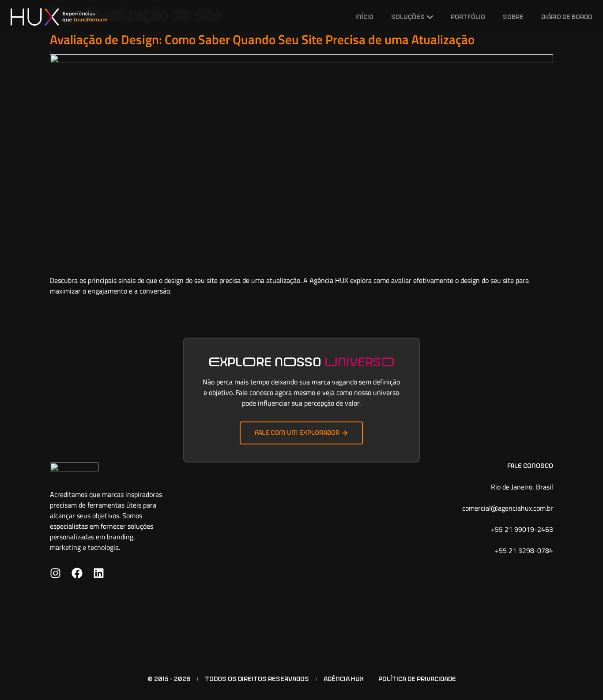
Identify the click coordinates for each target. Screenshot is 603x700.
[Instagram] (55, 573)
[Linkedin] (98, 573)
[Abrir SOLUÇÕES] (430, 17)
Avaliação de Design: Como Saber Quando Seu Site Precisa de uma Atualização (262, 39)
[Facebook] (77, 573)
